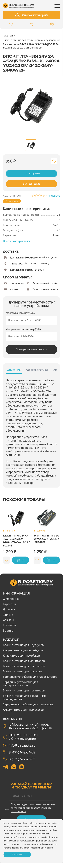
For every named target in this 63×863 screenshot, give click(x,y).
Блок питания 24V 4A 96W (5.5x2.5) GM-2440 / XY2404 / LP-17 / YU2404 (16, 540)
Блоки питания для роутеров (22, 671)
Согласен (17, 854)
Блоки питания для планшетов (24, 666)
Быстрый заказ (31, 183)
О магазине (11, 599)
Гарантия (9, 604)
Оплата (8, 614)
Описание (14, 370)
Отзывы (8, 620)
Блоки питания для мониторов (24, 661)
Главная (8, 35)
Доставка (9, 609)
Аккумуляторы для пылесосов (23, 710)
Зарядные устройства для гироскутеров (30, 677)
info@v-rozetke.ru (22, 745)
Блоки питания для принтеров (24, 690)
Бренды (8, 630)
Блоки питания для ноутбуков (23, 645)
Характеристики (37, 370)
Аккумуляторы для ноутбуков (23, 650)
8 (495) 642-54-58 (22, 752)
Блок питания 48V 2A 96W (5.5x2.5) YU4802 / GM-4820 (46, 539)
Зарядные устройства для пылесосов (28, 704)
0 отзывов (54, 195)
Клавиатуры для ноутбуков (21, 655)
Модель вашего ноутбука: (20, 313)
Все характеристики (16, 241)
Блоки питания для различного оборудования (31, 40)
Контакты (9, 625)
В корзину (34, 173)
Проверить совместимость (31, 349)
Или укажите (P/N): (23, 329)
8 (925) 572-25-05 (22, 759)
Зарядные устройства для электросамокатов (20, 683)
